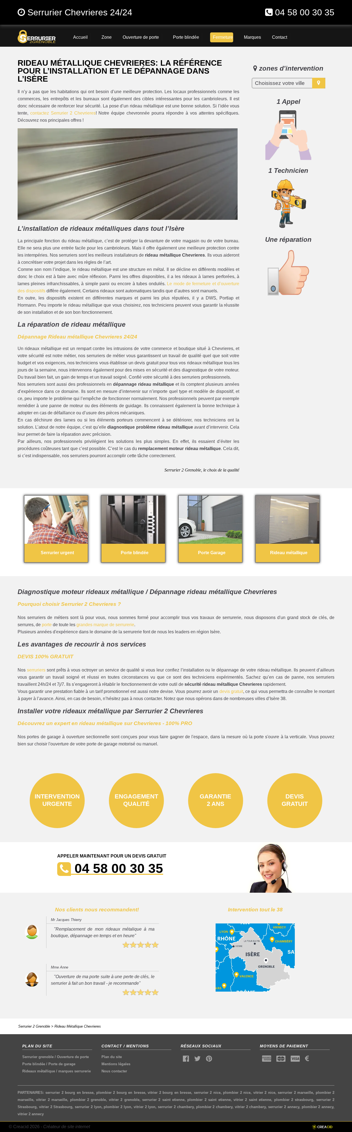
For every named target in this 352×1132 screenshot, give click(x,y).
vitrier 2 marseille (51, 1100)
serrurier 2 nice (207, 1093)
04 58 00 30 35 (304, 12)
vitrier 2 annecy (31, 1114)
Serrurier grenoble (38, 1057)
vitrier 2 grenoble (124, 1100)
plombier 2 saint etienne (208, 1100)
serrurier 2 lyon (88, 1107)
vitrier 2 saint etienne (252, 1100)
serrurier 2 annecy (283, 1107)
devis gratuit (231, 691)
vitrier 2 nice (264, 1093)
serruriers (36, 670)
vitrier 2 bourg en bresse (169, 1093)
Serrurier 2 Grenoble (34, 1026)
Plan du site (111, 1057)
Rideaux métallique (38, 1071)
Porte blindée (33, 1064)
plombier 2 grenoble (88, 1100)
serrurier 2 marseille (295, 1093)
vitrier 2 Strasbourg (56, 1107)
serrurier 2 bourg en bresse (69, 1093)
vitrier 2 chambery (250, 1107)
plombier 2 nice (237, 1093)
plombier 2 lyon (117, 1107)
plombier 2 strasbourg (294, 1100)
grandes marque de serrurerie (105, 624)
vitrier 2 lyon (145, 1107)
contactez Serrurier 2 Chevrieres (63, 113)
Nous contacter (114, 1071)
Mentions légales (115, 1064)
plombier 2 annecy (318, 1107)
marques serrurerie (74, 1071)
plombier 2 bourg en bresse (120, 1093)
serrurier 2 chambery (176, 1107)
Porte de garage (61, 1064)
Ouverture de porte (73, 1057)
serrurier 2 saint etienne (163, 1100)
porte (47, 624)
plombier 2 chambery (214, 1107)
